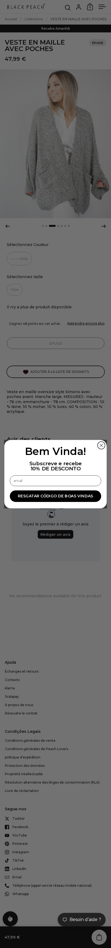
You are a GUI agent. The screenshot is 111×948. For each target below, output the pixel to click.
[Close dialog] (101, 445)
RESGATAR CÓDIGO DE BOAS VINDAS (55, 496)
